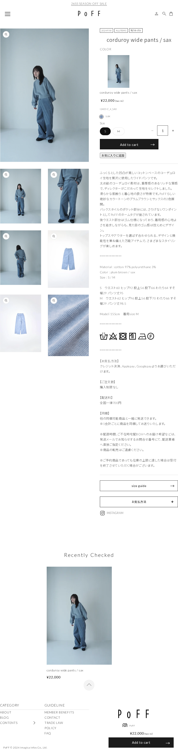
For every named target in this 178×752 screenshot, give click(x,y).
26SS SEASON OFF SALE (89, 3)
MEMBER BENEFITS (59, 712)
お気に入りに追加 (113, 155)
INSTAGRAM (115, 513)
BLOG (4, 717)
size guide (139, 486)
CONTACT (52, 717)
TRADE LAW (53, 723)
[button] (139, 502)
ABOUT (6, 712)
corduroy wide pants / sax (65, 670)
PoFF (132, 725)
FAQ (47, 733)
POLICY (50, 728)
